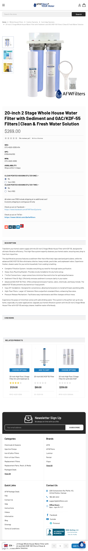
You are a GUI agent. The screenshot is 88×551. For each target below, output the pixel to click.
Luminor (49, 453)
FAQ (6, 496)
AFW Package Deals (12, 492)
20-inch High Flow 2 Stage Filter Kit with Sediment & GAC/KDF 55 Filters (19, 378)
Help (6, 504)
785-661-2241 (54, 497)
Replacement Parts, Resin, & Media (18, 465)
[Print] (10, 227)
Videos (7, 512)
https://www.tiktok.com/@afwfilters (20, 217)
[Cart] (84, 5)
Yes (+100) (11, 182)
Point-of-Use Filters (12, 457)
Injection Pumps (11, 449)
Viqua (48, 461)
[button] (81, 544)
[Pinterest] (22, 226)
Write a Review (37, 138)
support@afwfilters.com (58, 501)
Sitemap (8, 524)
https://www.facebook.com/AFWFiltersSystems (23, 209)
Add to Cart (44, 370)
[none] (52, 64)
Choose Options (19, 370)
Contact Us (9, 500)
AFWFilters (50, 449)
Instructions (9, 508)
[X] (14, 227)
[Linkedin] (18, 227)
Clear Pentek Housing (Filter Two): (21, 185)
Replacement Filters (12, 461)
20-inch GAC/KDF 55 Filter (44, 376)
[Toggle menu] (10, 5)
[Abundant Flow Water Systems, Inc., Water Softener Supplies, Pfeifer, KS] (63, 532)
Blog (6, 520)
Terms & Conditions (12, 529)
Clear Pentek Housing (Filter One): (21, 175)
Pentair (49, 457)
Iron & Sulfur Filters (12, 453)
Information (9, 516)
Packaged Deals (10, 470)
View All (8, 474)
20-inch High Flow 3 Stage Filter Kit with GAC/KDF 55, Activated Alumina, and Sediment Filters (69, 379)
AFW (48, 445)
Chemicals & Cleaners (13, 445)
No (9, 179)
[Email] (6, 227)
